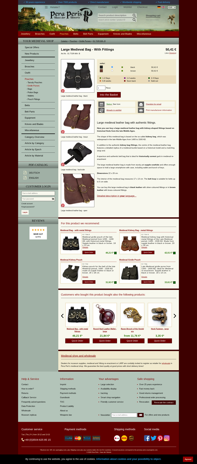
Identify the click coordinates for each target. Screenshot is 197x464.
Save (63, 91)
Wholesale (26, 410)
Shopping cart (153, 15)
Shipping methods (68, 389)
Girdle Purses (85, 41)
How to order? (27, 389)
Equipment (103, 34)
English (34, 178)
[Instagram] (167, 438)
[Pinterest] (160, 438)
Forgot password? (28, 207)
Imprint (63, 384)
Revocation (144, 402)
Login (115, 7)
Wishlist (127, 7)
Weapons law (66, 415)
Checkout (142, 7)
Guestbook (65, 397)
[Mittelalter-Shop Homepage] (71, 15)
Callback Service (28, 397)
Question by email (153, 104)
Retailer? (55, 7)
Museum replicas (29, 415)
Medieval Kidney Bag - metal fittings (136, 230)
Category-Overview (34, 137)
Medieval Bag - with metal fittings (75, 230)
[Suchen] (134, 15)
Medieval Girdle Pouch (129, 260)
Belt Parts (88, 34)
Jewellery (25, 34)
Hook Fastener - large (160, 329)
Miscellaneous (144, 34)
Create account (27, 204)
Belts (75, 34)
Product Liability (67, 406)
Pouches (73, 41)
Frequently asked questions (33, 402)
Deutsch (34, 173)
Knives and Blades (122, 34)
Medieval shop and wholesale (78, 355)
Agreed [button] (188, 459)
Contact (102, 7)
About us (64, 410)
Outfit (52, 34)
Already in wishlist (113, 110)
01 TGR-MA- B (99, 41)
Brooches (40, 34)
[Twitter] (154, 438)
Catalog (64, 41)
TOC (62, 402)
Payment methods (68, 393)
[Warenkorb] (171, 19)
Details (85, 247)
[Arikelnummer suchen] (134, 19)
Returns (24, 393)
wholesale (166, 363)
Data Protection (28, 406)
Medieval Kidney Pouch (71, 260)
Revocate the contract (163, 402)
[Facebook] (147, 438)
